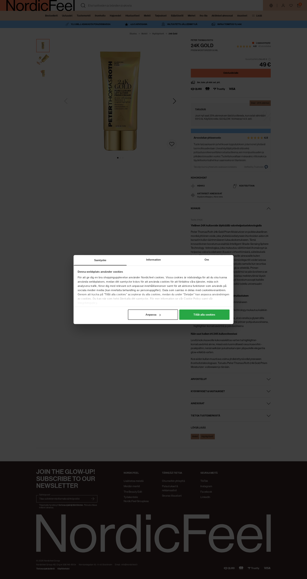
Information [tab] (153, 259)
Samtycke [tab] (100, 260)
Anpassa (151, 314)
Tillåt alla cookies (204, 314)
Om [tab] (206, 259)
